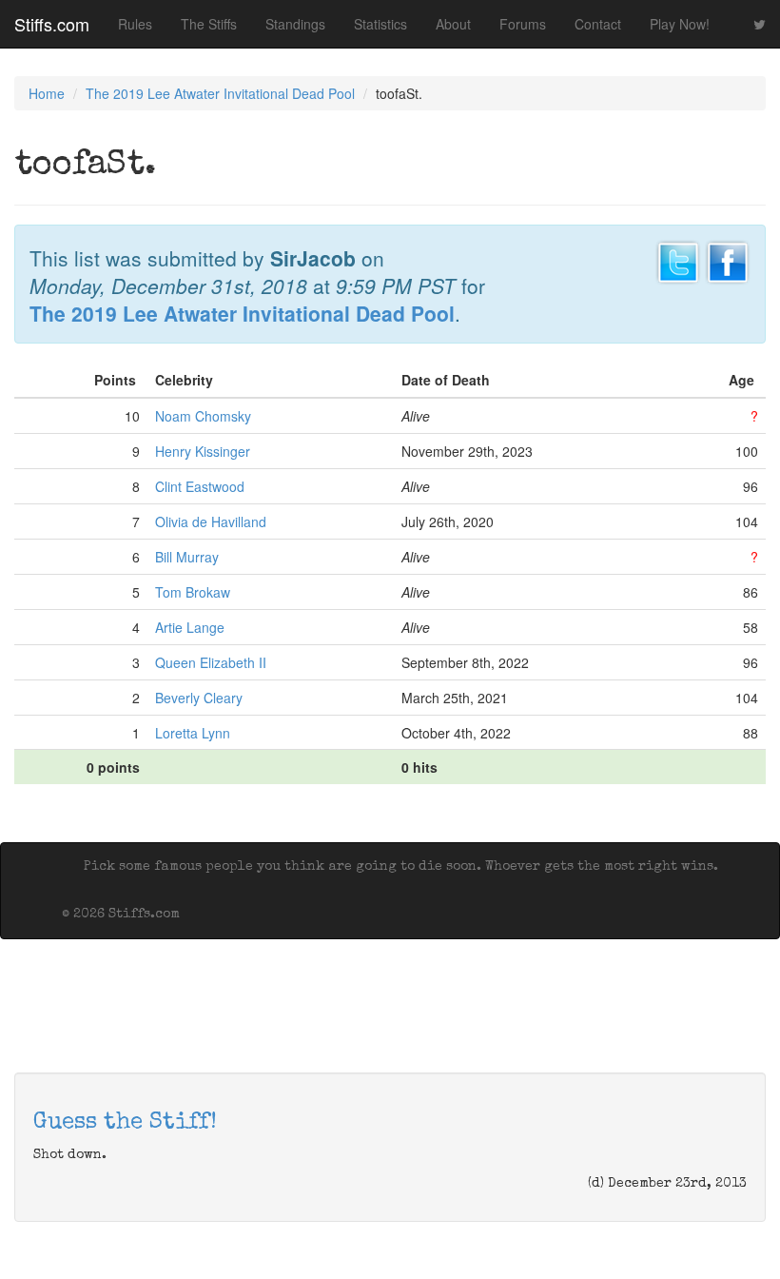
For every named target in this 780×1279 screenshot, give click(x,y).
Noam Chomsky (203, 415)
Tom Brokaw (192, 591)
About (453, 23)
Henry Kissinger (202, 451)
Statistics (380, 23)
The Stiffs (209, 23)
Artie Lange (189, 627)
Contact (598, 23)
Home (47, 93)
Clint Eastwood (199, 486)
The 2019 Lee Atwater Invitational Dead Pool (220, 93)
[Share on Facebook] (728, 259)
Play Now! (680, 23)
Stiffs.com (51, 23)
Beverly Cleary (199, 697)
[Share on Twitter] (678, 259)
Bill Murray (187, 556)
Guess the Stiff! (125, 1123)
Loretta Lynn (192, 732)
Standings (295, 23)
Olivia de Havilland (210, 521)
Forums (522, 23)
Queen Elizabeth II (210, 662)
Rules (135, 23)
